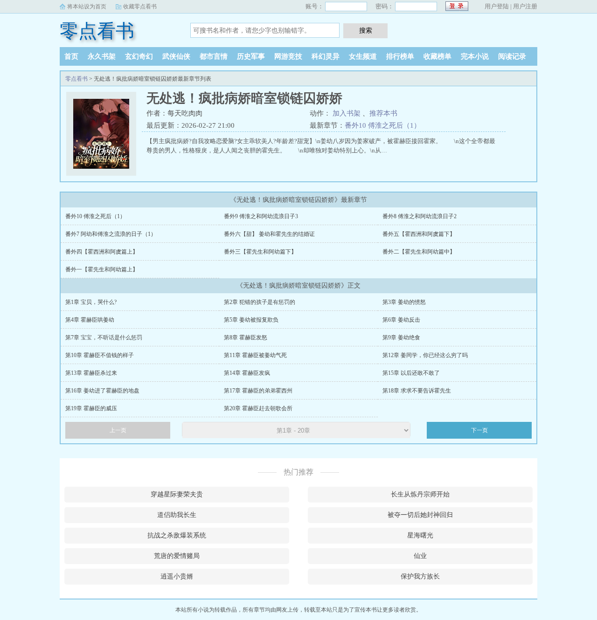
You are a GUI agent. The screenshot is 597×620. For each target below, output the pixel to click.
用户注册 (525, 6)
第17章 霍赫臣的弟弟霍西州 (258, 390)
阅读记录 (512, 56)
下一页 (479, 430)
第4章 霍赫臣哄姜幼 (89, 320)
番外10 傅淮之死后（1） (383, 125)
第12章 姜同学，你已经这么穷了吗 (425, 355)
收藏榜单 (437, 56)
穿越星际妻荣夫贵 (177, 494)
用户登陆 (497, 6)
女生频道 (363, 56)
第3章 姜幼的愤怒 (404, 302)
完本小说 (475, 56)
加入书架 (347, 113)
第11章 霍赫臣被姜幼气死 (255, 355)
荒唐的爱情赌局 (177, 555)
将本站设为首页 (86, 6)
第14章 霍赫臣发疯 (247, 373)
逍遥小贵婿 (176, 576)
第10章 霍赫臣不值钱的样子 (99, 355)
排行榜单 (400, 56)
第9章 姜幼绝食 (401, 337)
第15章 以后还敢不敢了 (411, 373)
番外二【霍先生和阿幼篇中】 (418, 251)
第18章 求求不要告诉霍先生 (416, 390)
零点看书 (97, 31)
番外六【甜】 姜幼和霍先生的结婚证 (269, 234)
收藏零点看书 (140, 6)
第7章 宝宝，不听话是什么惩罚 (103, 337)
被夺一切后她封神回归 (420, 514)
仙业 (420, 555)
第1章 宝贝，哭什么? (91, 302)
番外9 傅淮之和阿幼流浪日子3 (261, 216)
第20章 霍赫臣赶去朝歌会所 (258, 408)
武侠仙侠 (176, 56)
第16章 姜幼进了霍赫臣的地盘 (102, 390)
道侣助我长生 (176, 514)
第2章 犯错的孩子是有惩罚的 (259, 302)
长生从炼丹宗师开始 (420, 494)
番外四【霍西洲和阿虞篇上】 (101, 251)
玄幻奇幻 (139, 56)
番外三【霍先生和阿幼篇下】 (260, 251)
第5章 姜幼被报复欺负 (251, 320)
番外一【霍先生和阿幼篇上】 (101, 269)
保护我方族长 (420, 576)
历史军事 (251, 56)
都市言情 (214, 56)
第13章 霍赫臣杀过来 (91, 373)
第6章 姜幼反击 (401, 320)
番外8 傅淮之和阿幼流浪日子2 (419, 216)
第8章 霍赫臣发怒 (245, 337)
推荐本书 (383, 113)
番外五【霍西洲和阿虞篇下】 (418, 234)
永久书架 (102, 56)
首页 (71, 56)
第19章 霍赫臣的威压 (91, 408)
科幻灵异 (326, 56)
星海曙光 (420, 535)
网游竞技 (288, 56)
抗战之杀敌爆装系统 (176, 535)
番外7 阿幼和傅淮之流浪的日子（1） (110, 234)
